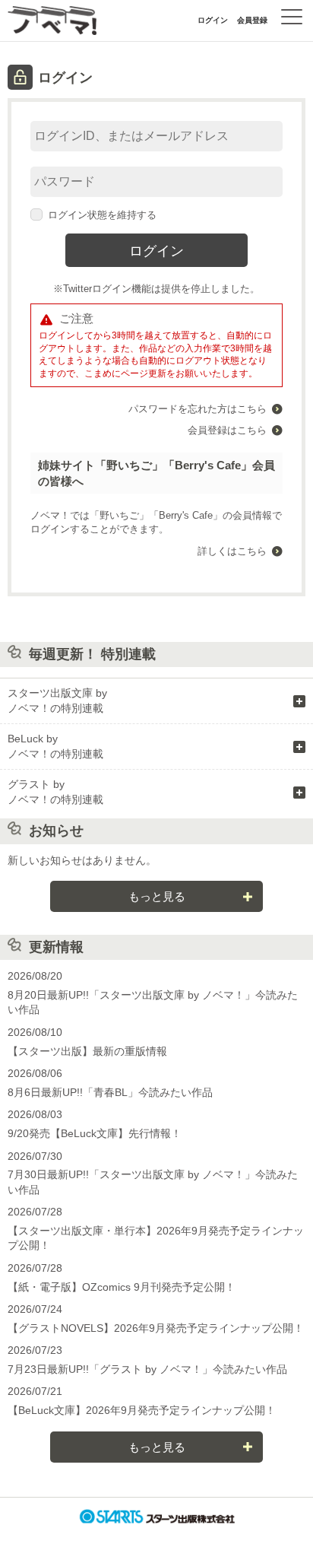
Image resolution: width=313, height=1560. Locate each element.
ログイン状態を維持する (102, 215)
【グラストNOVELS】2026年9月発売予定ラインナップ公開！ (156, 1328)
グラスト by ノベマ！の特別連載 (55, 791)
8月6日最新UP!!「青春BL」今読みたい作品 (110, 1092)
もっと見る (156, 896)
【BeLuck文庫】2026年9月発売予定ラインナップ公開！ (142, 1410)
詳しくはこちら (232, 551)
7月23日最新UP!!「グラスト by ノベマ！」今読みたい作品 (147, 1369)
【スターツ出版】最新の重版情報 (87, 1051)
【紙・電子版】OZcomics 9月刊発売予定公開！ (122, 1287)
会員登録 (252, 20)
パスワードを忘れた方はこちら (197, 409)
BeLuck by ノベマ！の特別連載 (55, 746)
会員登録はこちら (227, 430)
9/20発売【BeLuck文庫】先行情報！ (95, 1133)
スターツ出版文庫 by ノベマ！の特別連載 (57, 700)
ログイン (213, 20)
